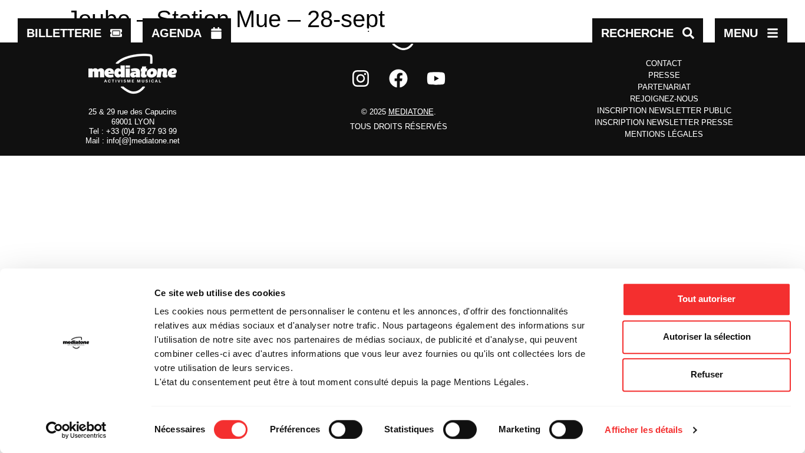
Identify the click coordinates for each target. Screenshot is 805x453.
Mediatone (411, 111)
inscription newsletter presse (664, 122)
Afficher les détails (643, 430)
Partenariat (664, 87)
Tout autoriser (706, 299)
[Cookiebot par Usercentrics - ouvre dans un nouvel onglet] (76, 430)
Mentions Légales (664, 134)
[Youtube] (436, 78)
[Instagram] (361, 78)
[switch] (345, 429)
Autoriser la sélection (707, 336)
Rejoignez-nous (664, 98)
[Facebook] (398, 78)
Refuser (707, 374)
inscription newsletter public (664, 110)
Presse (664, 75)
